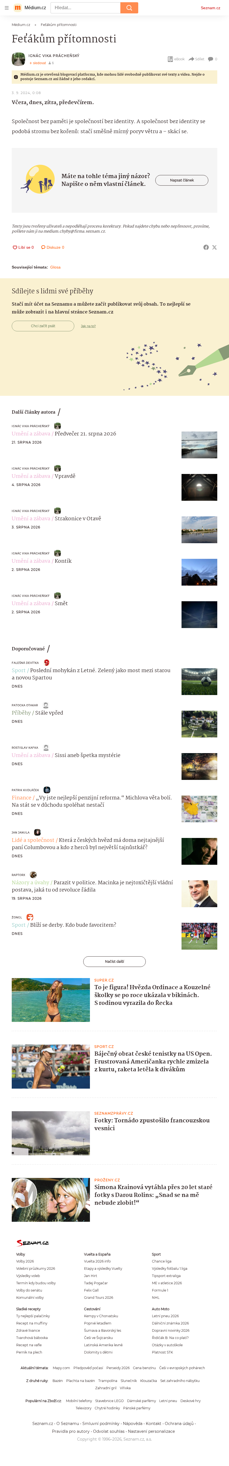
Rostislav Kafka (25, 747)
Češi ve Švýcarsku (98, 1338)
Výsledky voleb (28, 1276)
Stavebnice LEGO (109, 1401)
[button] (199, 445)
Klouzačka (148, 1381)
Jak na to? (88, 326)
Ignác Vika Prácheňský (54, 56)
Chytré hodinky (107, 1408)
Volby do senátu (29, 1290)
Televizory (83, 1408)
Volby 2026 (25, 1261)
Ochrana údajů (179, 1423)
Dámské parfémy (141, 1401)
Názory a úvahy (30, 883)
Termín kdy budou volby (36, 1283)
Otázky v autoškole (167, 1345)
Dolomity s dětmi (98, 1352)
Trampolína (107, 1381)
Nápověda (132, 1423)
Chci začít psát (43, 326)
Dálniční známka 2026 (170, 1323)
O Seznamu (67, 1423)
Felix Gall (91, 1290)
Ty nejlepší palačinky (33, 1316)
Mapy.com (61, 1368)
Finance (21, 798)
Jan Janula (21, 832)
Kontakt (153, 1423)
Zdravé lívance (28, 1330)
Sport (19, 671)
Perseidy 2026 (118, 1368)
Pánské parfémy (136, 1408)
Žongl (17, 917)
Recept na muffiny (31, 1323)
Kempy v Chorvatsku (101, 1316)
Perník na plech (29, 1352)
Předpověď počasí (88, 1368)
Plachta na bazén (80, 1381)
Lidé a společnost (33, 840)
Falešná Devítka (25, 662)
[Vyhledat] (129, 7)
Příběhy (21, 713)
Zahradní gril (105, 1388)
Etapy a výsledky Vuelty (103, 1268)
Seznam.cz (210, 8)
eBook (179, 59)
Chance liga (161, 1261)
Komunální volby (30, 1297)
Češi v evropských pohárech (182, 1368)
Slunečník (129, 1381)
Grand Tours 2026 (98, 1297)
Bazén (58, 1381)
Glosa (55, 267)
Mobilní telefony (79, 1401)
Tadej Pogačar (96, 1283)
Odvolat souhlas (109, 1431)
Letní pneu (168, 1401)
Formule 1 (160, 1290)
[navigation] (6, 7)
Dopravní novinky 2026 (170, 1330)
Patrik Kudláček (25, 790)
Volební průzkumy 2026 (35, 1268)
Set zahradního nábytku (180, 1381)
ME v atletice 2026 (167, 1283)
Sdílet (199, 59)
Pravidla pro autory (71, 1431)
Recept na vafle (29, 1345)
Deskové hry (190, 1401)
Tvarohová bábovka (32, 1338)
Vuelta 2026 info (97, 1261)
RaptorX (18, 874)
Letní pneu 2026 (165, 1316)
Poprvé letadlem (97, 1323)
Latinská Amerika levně (103, 1345)
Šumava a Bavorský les (102, 1330)
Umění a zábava (31, 434)
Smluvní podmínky (101, 1423)
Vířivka (125, 1388)
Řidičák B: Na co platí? (170, 1338)
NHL (155, 1297)
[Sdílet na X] (214, 247)
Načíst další (114, 961)
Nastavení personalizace (151, 1431)
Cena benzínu (144, 1368)
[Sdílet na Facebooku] (206, 247)
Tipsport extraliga (166, 1276)
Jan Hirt (90, 1276)
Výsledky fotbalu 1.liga (169, 1268)
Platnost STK (162, 1352)
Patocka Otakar (25, 705)
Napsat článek (182, 180)
